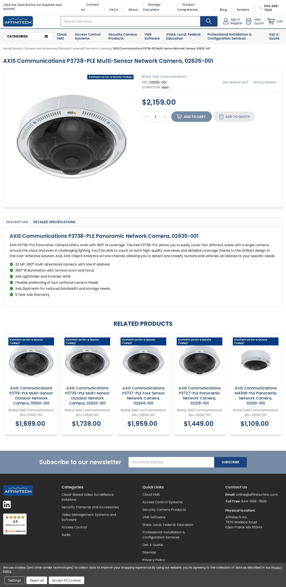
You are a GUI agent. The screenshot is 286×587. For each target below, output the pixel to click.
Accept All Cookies (66, 580)
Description (17, 222)
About (133, 10)
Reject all (37, 580)
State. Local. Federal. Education (183, 36)
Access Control (74, 527)
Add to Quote (237, 116)
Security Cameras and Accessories (90, 507)
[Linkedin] (7, 504)
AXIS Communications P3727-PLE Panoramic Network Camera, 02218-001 (200, 395)
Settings (14, 580)
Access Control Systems (87, 36)
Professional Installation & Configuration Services (229, 36)
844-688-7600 (254, 501)
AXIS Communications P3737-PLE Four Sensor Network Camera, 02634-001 (143, 395)
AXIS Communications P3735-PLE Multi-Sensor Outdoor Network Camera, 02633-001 (87, 395)
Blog (223, 10)
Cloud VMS (62, 36)
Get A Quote (274, 36)
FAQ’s (114, 10)
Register (236, 23)
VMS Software (152, 36)
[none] (72, 137)
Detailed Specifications (54, 222)
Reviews (243, 10)
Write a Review (264, 82)
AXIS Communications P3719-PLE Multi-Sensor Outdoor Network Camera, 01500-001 (31, 395)
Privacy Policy (153, 559)
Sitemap (149, 552)
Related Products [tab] (143, 324)
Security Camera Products (122, 36)
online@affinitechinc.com (257, 494)
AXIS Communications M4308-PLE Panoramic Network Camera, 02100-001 (256, 395)
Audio (66, 534)
